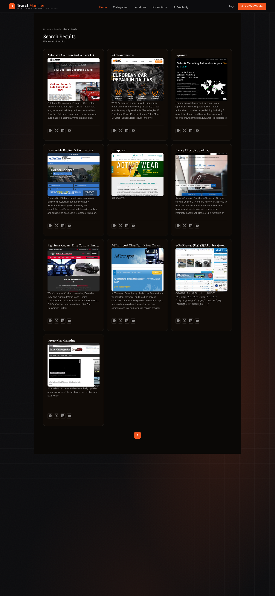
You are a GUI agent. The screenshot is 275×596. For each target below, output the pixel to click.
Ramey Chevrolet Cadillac (192, 150)
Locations (140, 7)
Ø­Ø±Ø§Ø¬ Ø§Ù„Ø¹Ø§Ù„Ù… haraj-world (201, 245)
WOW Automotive (123, 55)
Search (57, 29)
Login (232, 6)
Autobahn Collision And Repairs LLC (71, 55)
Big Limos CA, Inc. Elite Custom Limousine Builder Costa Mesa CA (74, 245)
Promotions (160, 7)
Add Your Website (254, 6)
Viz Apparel (118, 150)
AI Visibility (181, 7)
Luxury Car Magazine (61, 340)
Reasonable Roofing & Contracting (70, 150)
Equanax (181, 55)
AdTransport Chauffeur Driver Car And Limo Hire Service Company (137, 245)
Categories (120, 7)
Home (103, 7)
